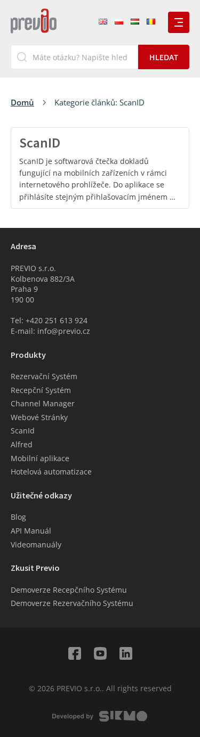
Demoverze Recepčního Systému (69, 590)
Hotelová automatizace (51, 471)
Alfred (22, 444)
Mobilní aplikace (40, 458)
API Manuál (31, 531)
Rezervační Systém (44, 376)
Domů (22, 102)
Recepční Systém (41, 390)
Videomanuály (36, 544)
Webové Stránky (39, 417)
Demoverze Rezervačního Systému (72, 603)
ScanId (23, 430)
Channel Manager (43, 403)
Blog (18, 517)
